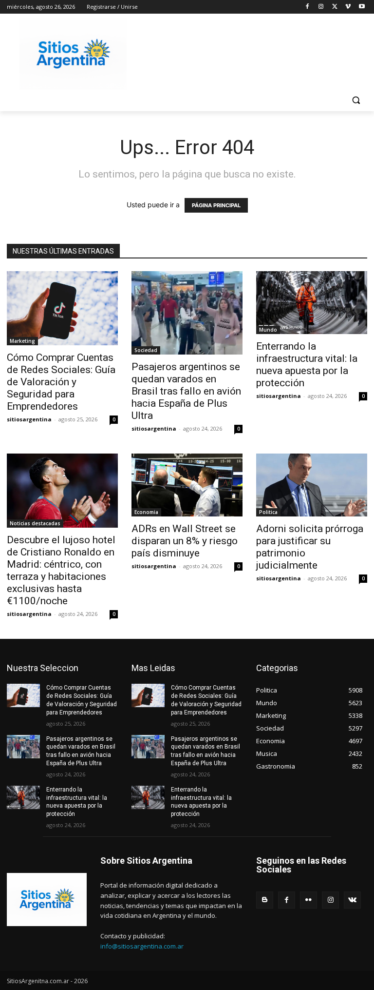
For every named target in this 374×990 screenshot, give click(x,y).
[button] (355, 100)
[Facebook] (307, 7)
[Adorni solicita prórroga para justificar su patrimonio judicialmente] (311, 485)
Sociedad (145, 350)
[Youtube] (361, 7)
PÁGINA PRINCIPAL (216, 205)
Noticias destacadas (35, 523)
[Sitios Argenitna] (47, 899)
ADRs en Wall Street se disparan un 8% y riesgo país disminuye (184, 541)
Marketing (22, 340)
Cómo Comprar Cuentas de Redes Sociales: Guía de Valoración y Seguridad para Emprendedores (61, 382)
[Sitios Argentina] (73, 54)
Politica (268, 512)
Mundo (268, 329)
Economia (146, 512)
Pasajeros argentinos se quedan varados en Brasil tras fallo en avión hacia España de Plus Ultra (186, 391)
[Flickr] (308, 900)
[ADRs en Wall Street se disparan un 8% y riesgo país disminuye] (187, 485)
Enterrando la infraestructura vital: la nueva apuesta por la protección (306, 364)
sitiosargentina (29, 419)
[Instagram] (321, 7)
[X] (334, 7)
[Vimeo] (348, 7)
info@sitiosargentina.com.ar (142, 946)
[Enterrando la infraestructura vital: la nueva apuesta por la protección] (311, 302)
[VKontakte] (352, 900)
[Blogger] (264, 900)
